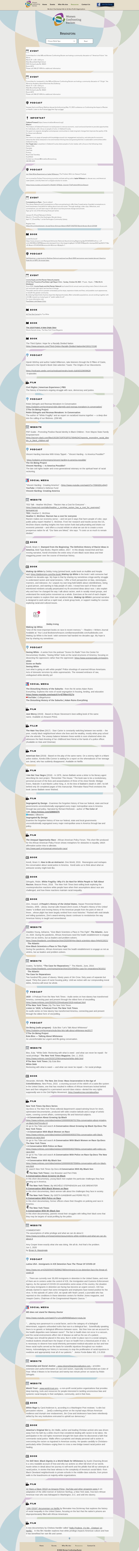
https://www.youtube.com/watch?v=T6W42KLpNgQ (84, 485)
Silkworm (40, 815)
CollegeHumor (44, 697)
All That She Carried (33, 314)
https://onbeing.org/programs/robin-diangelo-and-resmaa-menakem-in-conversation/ (64, 407)
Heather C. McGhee (41, 513)
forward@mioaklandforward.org (45, 159)
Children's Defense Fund (47, 488)
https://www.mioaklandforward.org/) (51, 122)
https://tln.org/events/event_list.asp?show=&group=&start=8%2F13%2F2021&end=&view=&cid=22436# (61, 226)
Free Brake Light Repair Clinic (36, 301)
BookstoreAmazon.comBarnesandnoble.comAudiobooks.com (75, 633)
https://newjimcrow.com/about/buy (83, 1092)
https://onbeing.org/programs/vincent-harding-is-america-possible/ (56, 460)
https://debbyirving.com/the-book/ (46, 574)
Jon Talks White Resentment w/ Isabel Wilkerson (42, 174)
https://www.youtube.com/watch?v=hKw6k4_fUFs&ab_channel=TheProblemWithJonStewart (57, 185)
